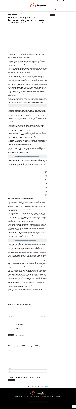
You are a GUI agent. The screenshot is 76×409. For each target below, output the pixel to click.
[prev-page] (9, 351)
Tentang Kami (17, 10)
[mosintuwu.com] (38, 5)
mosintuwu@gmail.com (40, 398)
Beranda (11, 10)
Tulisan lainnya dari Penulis (19, 335)
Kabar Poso (33, 10)
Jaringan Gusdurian (25, 304)
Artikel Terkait (11, 335)
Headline (13, 13)
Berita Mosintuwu (26, 10)
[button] (66, 10)
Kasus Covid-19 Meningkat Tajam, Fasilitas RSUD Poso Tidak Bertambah (38, 319)
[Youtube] (67, 1)
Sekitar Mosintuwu (14, 14)
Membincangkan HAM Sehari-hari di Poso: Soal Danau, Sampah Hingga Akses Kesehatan (27, 347)
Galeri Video (40, 10)
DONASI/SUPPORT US (49, 10)
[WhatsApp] (17, 25)
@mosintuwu (44, 386)
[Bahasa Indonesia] (55, 10)
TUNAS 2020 (30, 304)
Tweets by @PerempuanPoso (55, 17)
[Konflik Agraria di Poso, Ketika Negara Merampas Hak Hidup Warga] (14, 342)
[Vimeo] (63, 1)
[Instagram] (58, 1)
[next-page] (10, 351)
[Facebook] (56, 1)
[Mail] (59, 1)
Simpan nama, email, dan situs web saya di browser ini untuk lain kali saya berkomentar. (25, 377)
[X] (61, 1)
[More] (20, 25)
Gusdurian (13, 304)
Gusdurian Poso (18, 304)
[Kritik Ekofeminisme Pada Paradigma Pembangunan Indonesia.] (41, 342)
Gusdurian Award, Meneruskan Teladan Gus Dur (17, 318)
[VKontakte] (65, 1)
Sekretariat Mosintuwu (13, 22)
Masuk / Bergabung (19, 0)
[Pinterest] (14, 25)
